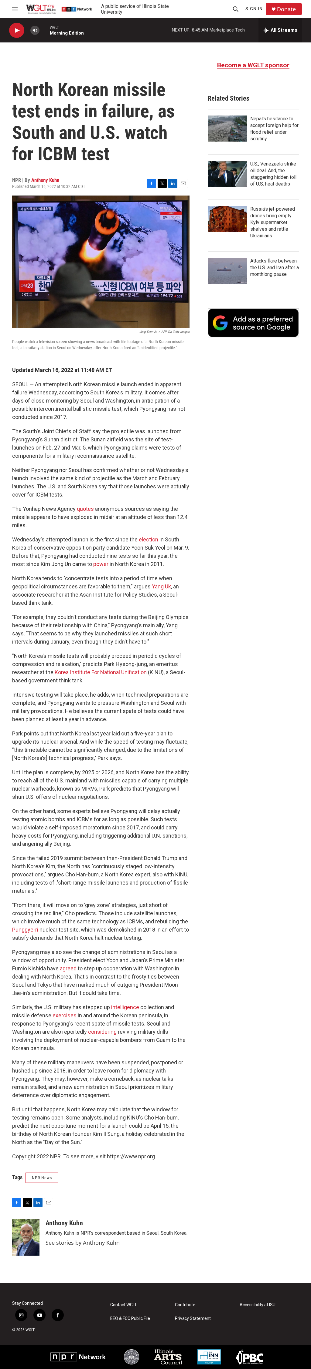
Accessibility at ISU (257, 1305)
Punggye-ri (25, 929)
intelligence (125, 1007)
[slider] (45, 30)
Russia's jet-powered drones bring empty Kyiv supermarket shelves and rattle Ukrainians (272, 222)
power (100, 564)
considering (102, 1032)
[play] (17, 30)
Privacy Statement (193, 1318)
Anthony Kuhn (45, 180)
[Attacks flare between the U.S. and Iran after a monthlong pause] (227, 271)
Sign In (254, 8)
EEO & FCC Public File (130, 1318)
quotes (85, 509)
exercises (65, 1015)
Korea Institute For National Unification (101, 672)
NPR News (42, 1177)
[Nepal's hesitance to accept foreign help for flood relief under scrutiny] (227, 128)
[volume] (35, 30)
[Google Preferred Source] (253, 323)
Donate (286, 9)
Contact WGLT (123, 1305)
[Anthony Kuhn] (25, 1237)
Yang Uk (161, 586)
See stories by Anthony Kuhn (83, 1242)
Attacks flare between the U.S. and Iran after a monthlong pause (274, 267)
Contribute (185, 1305)
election (148, 539)
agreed (68, 968)
